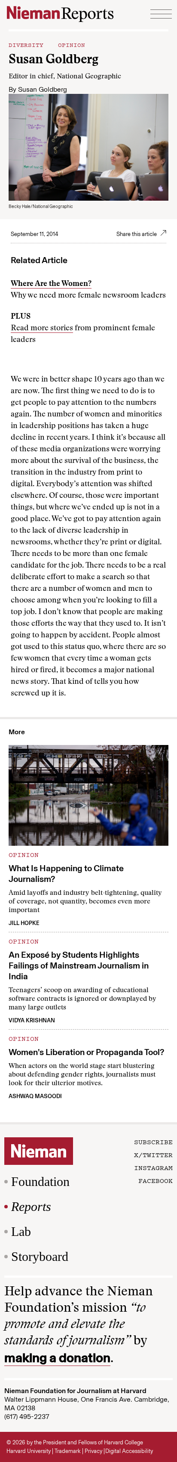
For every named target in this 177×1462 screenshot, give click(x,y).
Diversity (26, 44)
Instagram (153, 1167)
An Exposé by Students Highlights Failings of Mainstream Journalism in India (79, 965)
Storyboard (39, 1256)
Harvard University (28, 1451)
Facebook (155, 1180)
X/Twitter (153, 1154)
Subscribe (153, 1141)
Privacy (93, 1451)
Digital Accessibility (129, 1451)
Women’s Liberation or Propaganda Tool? (86, 1052)
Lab (21, 1231)
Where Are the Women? (51, 284)
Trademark (68, 1451)
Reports (31, 1206)
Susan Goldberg (42, 89)
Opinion (71, 44)
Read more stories (42, 328)
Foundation (40, 1181)
